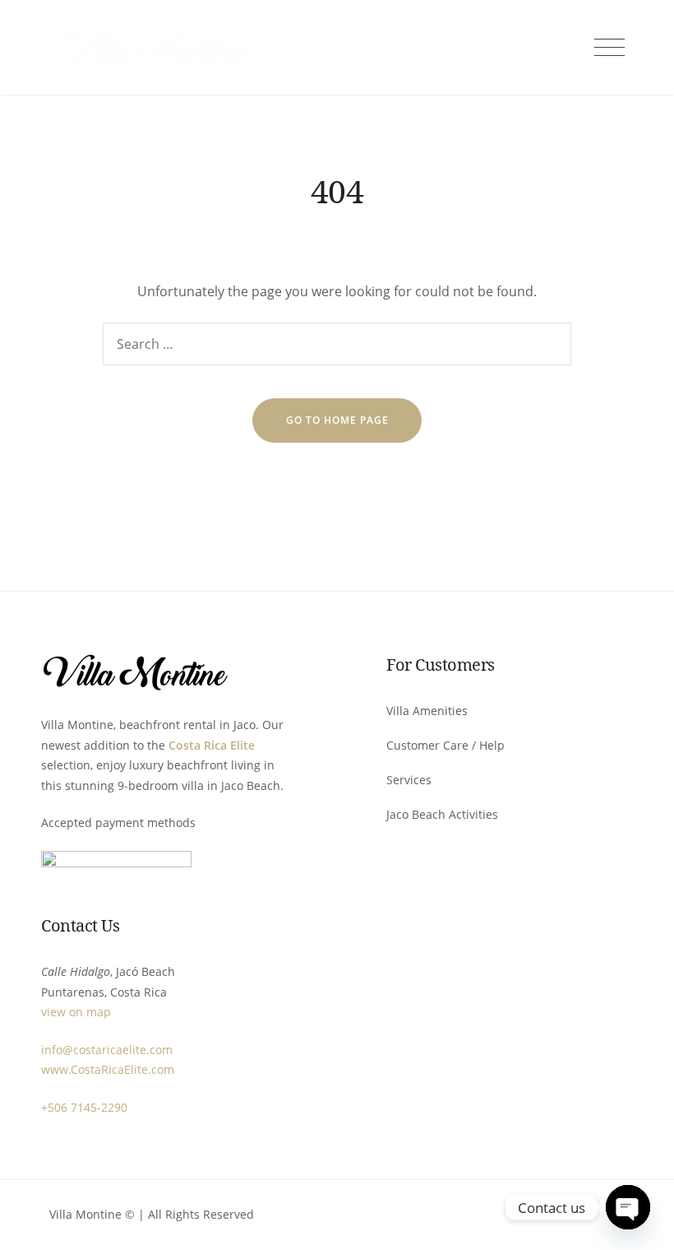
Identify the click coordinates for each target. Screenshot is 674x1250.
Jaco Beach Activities (442, 814)
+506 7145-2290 (84, 1107)
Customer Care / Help (445, 745)
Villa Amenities (427, 710)
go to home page (337, 420)
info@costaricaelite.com (107, 1049)
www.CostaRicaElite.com (107, 1069)
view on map (76, 1012)
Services (409, 780)
